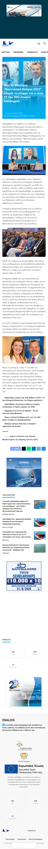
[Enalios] (8, 43)
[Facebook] (13, 651)
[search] (34, 44)
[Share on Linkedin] (20, 108)
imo (27, 436)
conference (21, 436)
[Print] (27, 108)
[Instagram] (35, 651)
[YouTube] (41, 831)
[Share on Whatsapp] (17, 108)
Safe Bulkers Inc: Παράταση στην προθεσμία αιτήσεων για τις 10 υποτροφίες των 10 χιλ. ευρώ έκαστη (16, 534)
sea (16, 440)
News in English (7, 527)
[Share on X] (13, 108)
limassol (32, 436)
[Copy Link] (24, 108)
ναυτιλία (29, 440)
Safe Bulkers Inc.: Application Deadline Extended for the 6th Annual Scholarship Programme (16, 521)
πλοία (35, 440)
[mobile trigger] (44, 44)
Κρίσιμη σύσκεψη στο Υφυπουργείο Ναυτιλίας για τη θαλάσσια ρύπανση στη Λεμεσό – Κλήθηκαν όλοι (15, 547)
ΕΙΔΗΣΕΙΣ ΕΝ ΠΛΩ (8, 514)
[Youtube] (13, 664)
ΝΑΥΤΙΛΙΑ (9, 80)
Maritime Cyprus (8, 440)
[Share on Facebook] (9, 108)
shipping (22, 440)
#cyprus (13, 436)
